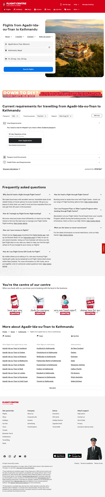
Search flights (28, 69)
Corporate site (32, 417)
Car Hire (58, 9)
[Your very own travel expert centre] (65, 305)
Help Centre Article (20, 223)
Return (7, 37)
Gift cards (55, 417)
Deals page (17, 235)
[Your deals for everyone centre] (40, 305)
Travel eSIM (56, 427)
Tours (49, 9)
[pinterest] (25, 456)
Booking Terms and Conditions (19, 483)
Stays (29, 9)
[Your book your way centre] (14, 305)
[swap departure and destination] (49, 47)
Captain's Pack (57, 423)
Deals (69, 9)
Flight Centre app (39, 235)
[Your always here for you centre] (90, 305)
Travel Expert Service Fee (30, 476)
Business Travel (7, 433)
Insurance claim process (85, 427)
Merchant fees (18, 481)
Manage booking (88, 4)
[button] (52, 388)
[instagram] (10, 456)
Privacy (80, 423)
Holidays (19, 9)
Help (75, 4)
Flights (8, 9)
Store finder (81, 420)
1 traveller (18, 37)
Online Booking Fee (43, 478)
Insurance (55, 414)
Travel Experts (32, 427)
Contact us (81, 417)
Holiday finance (57, 420)
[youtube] (20, 456)
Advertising (31, 423)
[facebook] (4, 456)
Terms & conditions (86, 463)
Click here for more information (25, 468)
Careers (30, 420)
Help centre (81, 414)
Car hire (5, 423)
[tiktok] (15, 456)
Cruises (38, 9)
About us (30, 414)
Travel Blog (6, 440)
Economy (30, 37)
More (75, 9)
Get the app (67, 4)
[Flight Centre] (10, 403)
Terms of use (98, 463)
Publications (6, 437)
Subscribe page (29, 238)
